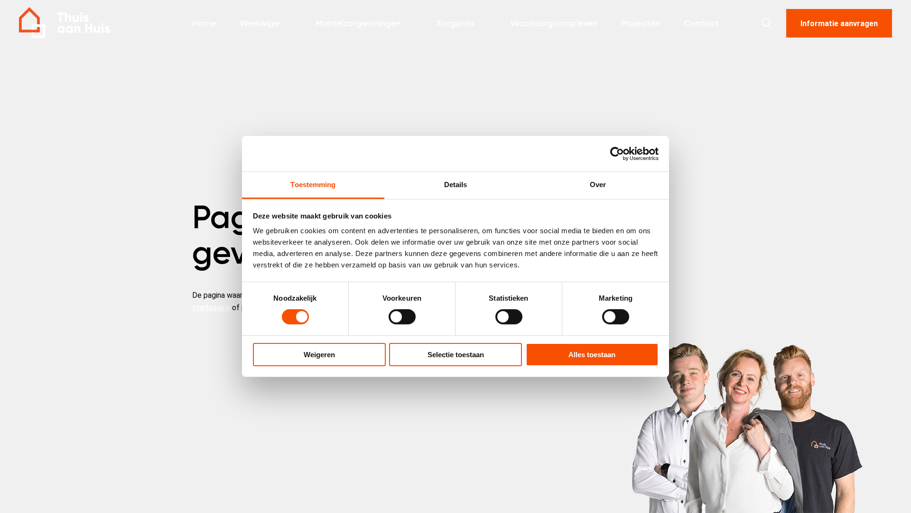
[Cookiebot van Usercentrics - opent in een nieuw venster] (617, 153)
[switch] (402, 316)
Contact (701, 23)
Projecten (640, 23)
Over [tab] (598, 184)
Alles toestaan (591, 355)
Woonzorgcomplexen (554, 23)
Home (204, 23)
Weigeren (319, 355)
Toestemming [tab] (312, 184)
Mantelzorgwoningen (358, 23)
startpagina (211, 307)
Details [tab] (455, 184)
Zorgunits (456, 23)
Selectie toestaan (456, 355)
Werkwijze (260, 23)
